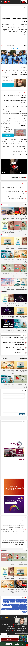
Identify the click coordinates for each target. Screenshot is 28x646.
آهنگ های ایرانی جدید (6, 609)
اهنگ (22, 602)
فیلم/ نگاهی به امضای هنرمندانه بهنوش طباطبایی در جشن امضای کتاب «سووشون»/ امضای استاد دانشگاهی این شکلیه (21, 629)
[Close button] (27, 634)
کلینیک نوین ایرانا (6, 604)
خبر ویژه (21, 93)
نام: (24, 394)
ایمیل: (24, 397)
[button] (16, 617)
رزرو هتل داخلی (6, 602)
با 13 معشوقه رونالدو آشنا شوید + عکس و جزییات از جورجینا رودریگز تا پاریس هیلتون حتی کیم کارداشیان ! (13, 522)
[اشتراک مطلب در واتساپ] (13, 48)
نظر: (24, 402)
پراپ (25, 602)
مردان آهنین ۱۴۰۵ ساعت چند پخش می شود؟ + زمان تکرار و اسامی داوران (13, 537)
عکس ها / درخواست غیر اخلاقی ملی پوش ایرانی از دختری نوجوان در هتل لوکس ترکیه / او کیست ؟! (13, 526)
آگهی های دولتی (8, 630)
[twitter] (3, 618)
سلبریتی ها (24, 600)
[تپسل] (2, 77)
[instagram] (5, 618)
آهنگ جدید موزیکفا (22, 604)
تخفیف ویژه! (7, 85)
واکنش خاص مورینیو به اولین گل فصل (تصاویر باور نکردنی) (13, 193)
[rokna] (24, 1)
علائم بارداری (12, 602)
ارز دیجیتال (5, 600)
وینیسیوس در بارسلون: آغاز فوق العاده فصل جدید (15, 198)
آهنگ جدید (18, 602)
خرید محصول (9, 639)
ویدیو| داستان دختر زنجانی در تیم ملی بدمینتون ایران (14, 191)
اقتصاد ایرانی (18, 600)
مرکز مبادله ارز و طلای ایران (7, 624)
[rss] (7, 618)
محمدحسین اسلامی (15, 68)
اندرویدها (24, 611)
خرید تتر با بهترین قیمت (21, 607)
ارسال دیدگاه (22, 414)
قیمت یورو (10, 626)
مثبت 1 (14, 607)
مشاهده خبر (5, 168)
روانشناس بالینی (11, 600)
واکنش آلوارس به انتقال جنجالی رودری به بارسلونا (15, 196)
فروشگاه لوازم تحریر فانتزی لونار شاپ (18, 609)
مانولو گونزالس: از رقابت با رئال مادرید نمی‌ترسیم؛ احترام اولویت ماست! (12, 188)
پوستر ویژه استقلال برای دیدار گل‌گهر (17, 352)
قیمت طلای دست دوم (11, 628)
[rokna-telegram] (1, 618)
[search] (5, 2)
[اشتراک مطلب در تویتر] (15, 48)
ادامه (2, 201)
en (8, 1)
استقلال (4, 70)
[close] (27, 645)
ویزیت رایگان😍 (8, 135)
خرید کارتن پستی (14, 604)
